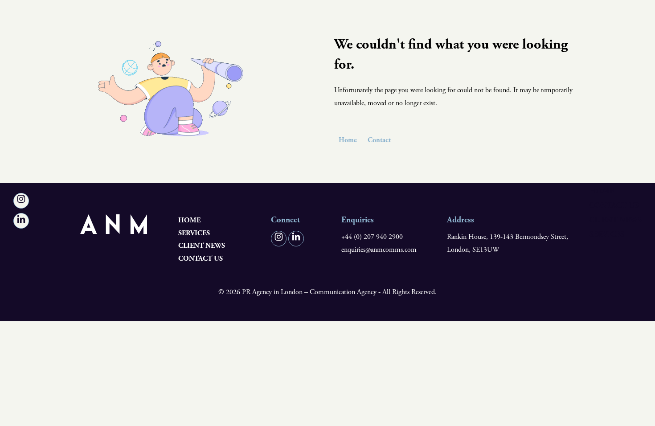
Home (601, 191)
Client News (615, 220)
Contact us (614, 206)
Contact (379, 140)
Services (606, 234)
